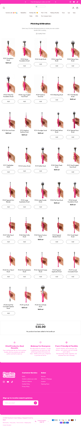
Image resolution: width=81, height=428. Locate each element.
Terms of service (20, 422)
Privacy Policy (25, 386)
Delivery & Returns (27, 381)
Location (43, 381)
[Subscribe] (35, 402)
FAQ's (23, 376)
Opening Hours (45, 384)
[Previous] (25, 2)
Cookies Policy (26, 384)
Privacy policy (13, 422)
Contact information (7, 425)
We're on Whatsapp (46, 379)
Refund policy (6, 422)
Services (43, 376)
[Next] (55, 2)
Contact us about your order (29, 379)
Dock (4, 420)
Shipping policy (27, 422)
